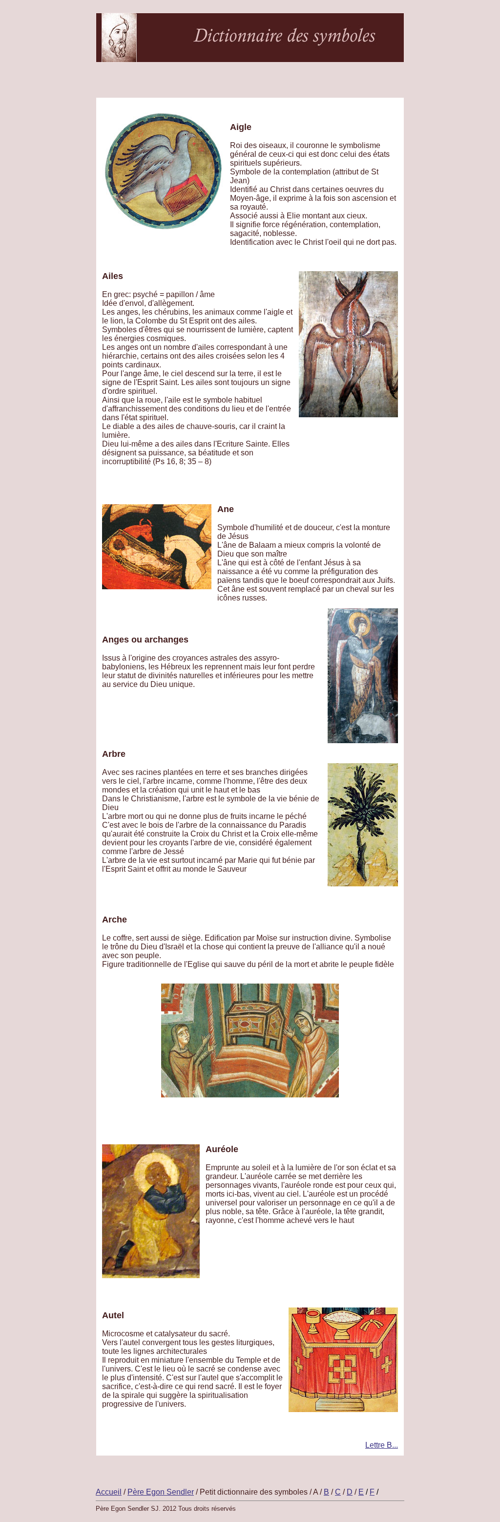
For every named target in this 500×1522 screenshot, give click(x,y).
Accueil (109, 1492)
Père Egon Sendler (160, 1492)
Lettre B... (381, 1445)
